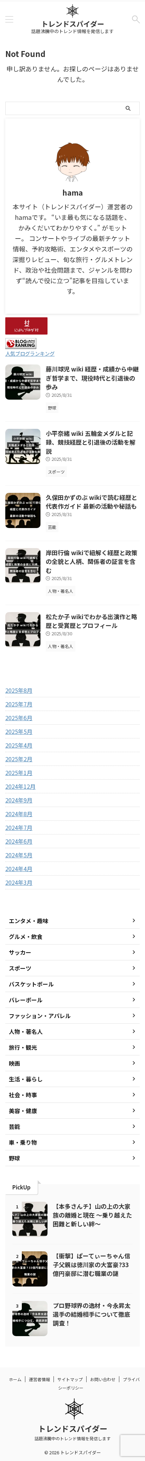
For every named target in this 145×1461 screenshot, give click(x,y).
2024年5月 (18, 855)
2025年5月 (18, 731)
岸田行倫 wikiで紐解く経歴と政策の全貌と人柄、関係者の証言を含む (91, 561)
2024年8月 (18, 813)
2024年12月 (20, 786)
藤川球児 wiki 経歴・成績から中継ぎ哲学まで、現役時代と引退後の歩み (92, 377)
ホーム (15, 1379)
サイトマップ (70, 1379)
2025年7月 (18, 704)
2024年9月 (18, 800)
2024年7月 (18, 827)
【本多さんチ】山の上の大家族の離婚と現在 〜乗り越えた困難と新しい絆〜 (92, 1215)
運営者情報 (39, 1379)
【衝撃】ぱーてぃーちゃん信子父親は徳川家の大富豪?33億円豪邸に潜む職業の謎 (91, 1264)
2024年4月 (18, 868)
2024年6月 (18, 841)
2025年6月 (18, 717)
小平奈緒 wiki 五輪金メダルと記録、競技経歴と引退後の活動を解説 (90, 442)
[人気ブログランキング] (20, 345)
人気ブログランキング (30, 353)
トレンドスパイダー (72, 24)
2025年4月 (18, 745)
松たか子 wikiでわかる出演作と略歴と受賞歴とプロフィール (91, 621)
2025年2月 (18, 759)
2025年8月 (18, 690)
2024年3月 (18, 882)
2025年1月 (18, 772)
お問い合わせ (102, 1379)
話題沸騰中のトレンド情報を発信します (72, 1438)
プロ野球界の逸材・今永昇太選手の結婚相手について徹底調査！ (92, 1314)
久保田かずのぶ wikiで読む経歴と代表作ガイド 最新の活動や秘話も (91, 502)
